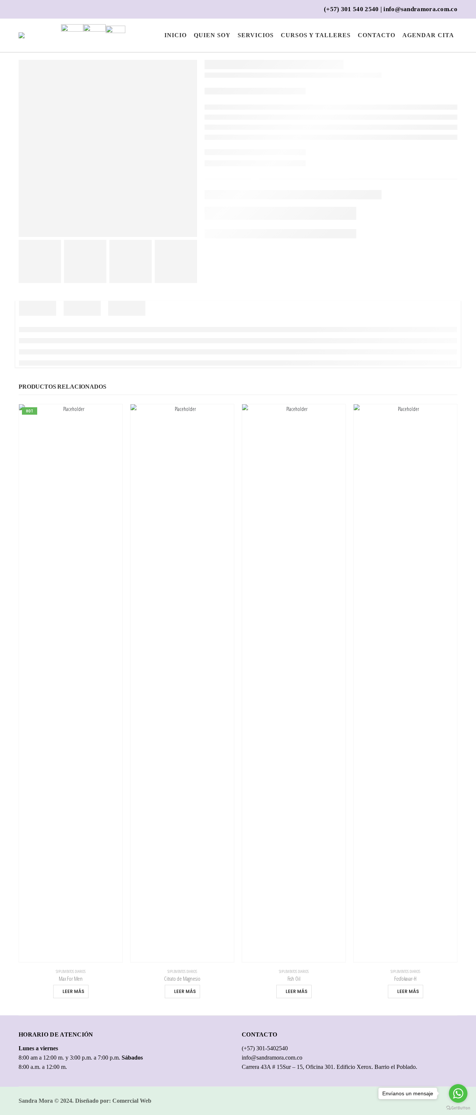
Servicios (256, 35)
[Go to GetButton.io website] (458, 1107)
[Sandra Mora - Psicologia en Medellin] (33, 35)
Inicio (175, 35)
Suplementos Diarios (71, 971)
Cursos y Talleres (316, 35)
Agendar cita (428, 35)
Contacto (376, 35)
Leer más (73, 991)
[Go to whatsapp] (458, 1093)
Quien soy (212, 35)
